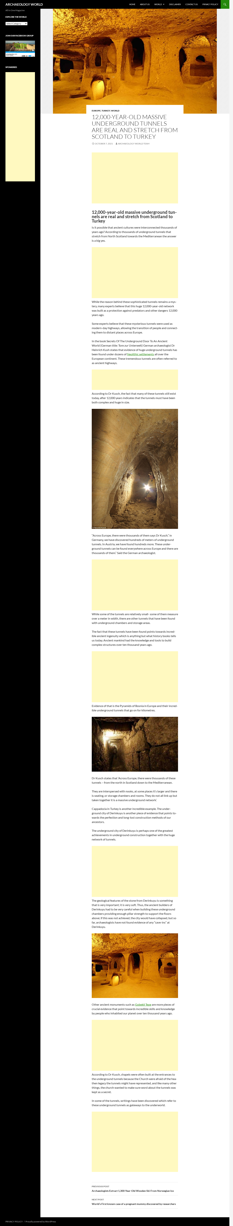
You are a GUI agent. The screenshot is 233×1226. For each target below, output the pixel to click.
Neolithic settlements (140, 354)
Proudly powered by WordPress (40, 1221)
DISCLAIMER (175, 4)
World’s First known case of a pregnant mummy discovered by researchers (134, 1201)
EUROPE (96, 110)
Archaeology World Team (133, 143)
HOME (132, 4)
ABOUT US (145, 4)
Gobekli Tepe (143, 1004)
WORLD (158, 4)
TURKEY (106, 110)
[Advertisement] (135, 177)
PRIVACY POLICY (210, 4)
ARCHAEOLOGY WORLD (24, 4)
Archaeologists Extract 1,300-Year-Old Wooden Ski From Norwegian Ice (133, 1188)
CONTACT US (191, 4)
